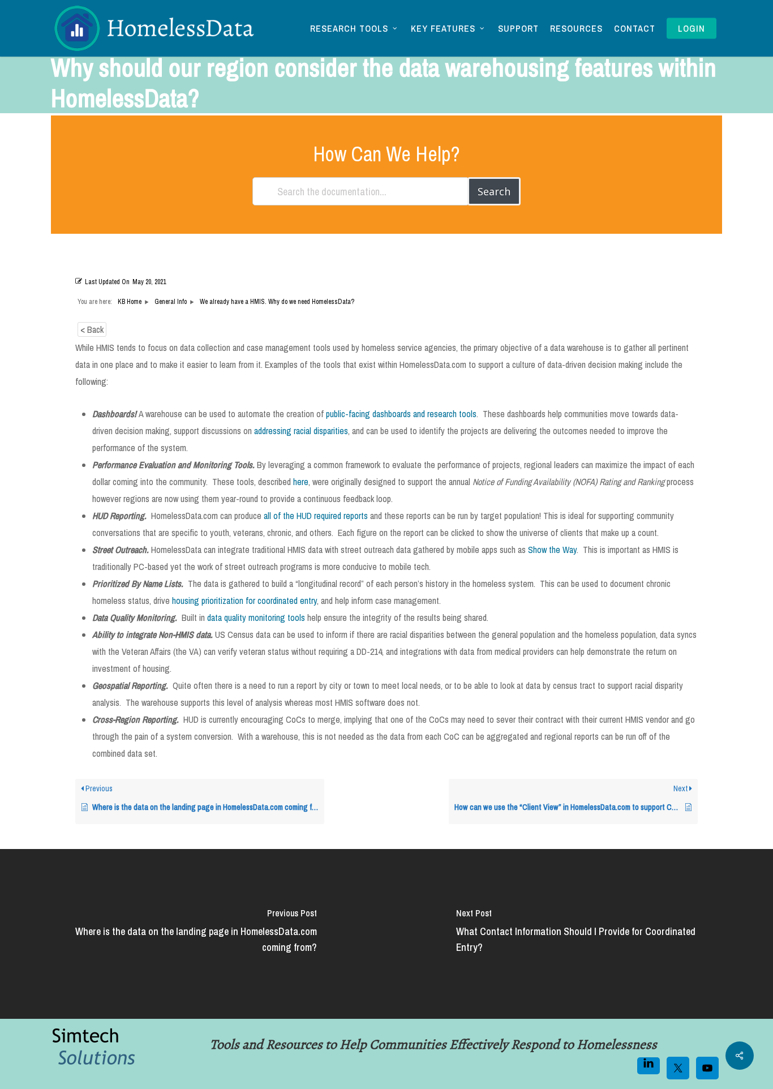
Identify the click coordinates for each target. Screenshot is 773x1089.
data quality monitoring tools (256, 617)
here (300, 481)
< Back (92, 329)
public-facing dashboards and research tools (401, 414)
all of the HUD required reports (316, 515)
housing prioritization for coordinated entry (244, 600)
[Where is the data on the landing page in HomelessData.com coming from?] (193, 934)
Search (494, 191)
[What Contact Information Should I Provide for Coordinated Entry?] (579, 934)
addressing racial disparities (301, 431)
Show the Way (552, 549)
